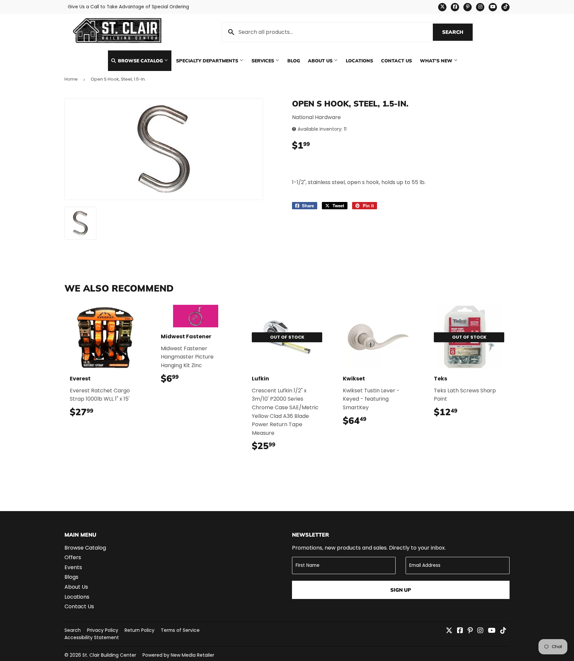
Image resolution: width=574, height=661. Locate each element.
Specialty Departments (207, 60)
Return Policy (139, 630)
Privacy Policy (102, 630)
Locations (359, 60)
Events (73, 567)
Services (263, 60)
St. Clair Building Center (109, 655)
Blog (293, 60)
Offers (72, 557)
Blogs (71, 577)
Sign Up (400, 590)
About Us (321, 60)
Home (71, 79)
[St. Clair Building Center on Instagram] (480, 631)
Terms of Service (180, 630)
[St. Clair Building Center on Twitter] (449, 631)
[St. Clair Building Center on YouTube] (492, 631)
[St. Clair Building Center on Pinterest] (470, 631)
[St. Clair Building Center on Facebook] (460, 631)
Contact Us (396, 60)
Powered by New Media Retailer (178, 655)
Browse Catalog (140, 60)
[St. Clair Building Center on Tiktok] (503, 631)
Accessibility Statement (91, 637)
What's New (437, 60)
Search (457, 32)
